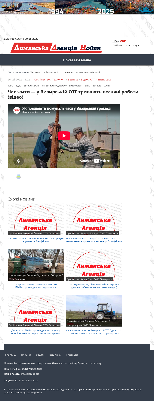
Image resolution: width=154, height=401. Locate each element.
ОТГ (92, 79)
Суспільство (42, 79)
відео (18, 85)
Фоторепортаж (74, 325)
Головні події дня (17, 275)
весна (107, 85)
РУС (115, 41)
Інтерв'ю (55, 355)
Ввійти (117, 45)
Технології (58, 79)
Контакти (72, 355)
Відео (84, 79)
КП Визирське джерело (54, 85)
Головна (10, 355)
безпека (97, 85)
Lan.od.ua (33, 380)
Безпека (73, 79)
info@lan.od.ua (30, 373)
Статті (40, 355)
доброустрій (75, 85)
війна (87, 85)
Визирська (104, 79)
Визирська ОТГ (32, 85)
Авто (83, 279)
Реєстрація (132, 45)
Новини (32, 275)
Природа (56, 275)
